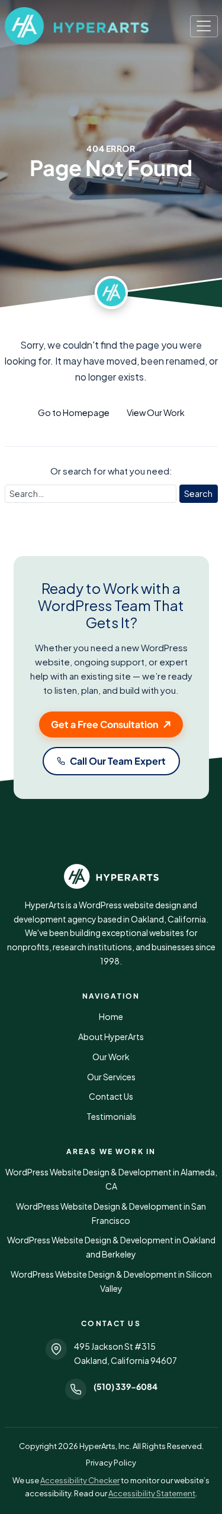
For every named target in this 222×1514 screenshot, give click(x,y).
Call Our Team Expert (118, 761)
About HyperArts (111, 1036)
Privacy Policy (111, 1462)
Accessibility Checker (80, 1480)
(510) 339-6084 (125, 1386)
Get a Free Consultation (104, 724)
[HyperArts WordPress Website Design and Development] (111, 876)
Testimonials (111, 1116)
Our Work (111, 1056)
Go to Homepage (74, 412)
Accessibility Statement (151, 1493)
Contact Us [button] (111, 1096)
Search (198, 493)
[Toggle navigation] (204, 26)
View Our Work (156, 412)
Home (111, 1016)
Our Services (111, 1076)
